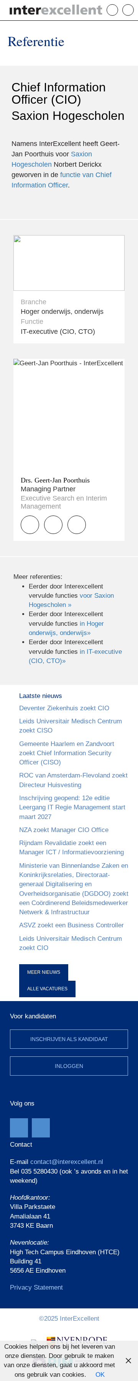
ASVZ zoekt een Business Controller (71, 925)
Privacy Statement (36, 1287)
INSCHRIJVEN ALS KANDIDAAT (69, 1039)
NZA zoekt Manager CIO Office (63, 830)
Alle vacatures (47, 988)
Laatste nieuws (40, 696)
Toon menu (133, 10)
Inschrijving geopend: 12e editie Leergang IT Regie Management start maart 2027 (72, 807)
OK (100, 1374)
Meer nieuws (43, 972)
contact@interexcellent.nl (66, 1161)
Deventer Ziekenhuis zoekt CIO (64, 708)
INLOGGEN (69, 1066)
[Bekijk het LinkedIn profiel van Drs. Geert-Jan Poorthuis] (76, 525)
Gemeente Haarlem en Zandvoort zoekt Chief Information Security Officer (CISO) (66, 753)
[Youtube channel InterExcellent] (19, 1127)
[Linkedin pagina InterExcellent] (41, 1127)
